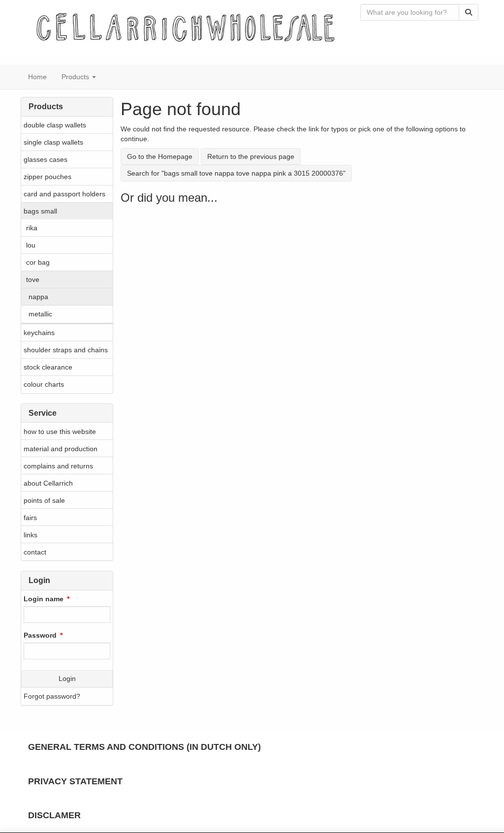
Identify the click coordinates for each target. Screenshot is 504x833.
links (30, 535)
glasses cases (45, 159)
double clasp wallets (55, 125)
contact (35, 552)
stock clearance (48, 367)
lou (30, 245)
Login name (43, 599)
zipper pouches (47, 177)
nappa (38, 297)
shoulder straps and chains (66, 350)
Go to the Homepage (159, 156)
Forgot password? (52, 696)
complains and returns (58, 466)
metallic (40, 314)
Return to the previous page (250, 156)
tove (32, 279)
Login (67, 678)
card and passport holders (64, 194)
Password (40, 635)
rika (31, 228)
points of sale (44, 500)
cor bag (38, 262)
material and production (60, 449)
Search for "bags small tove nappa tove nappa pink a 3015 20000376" (236, 173)
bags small (40, 211)
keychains (39, 333)
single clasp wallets (53, 142)
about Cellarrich (48, 483)
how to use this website (60, 431)
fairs (30, 518)
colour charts (44, 384)
